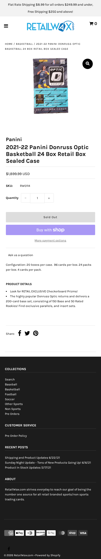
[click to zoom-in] (87, 64)
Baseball (11, 384)
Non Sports (13, 409)
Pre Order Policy (16, 435)
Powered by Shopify (47, 555)
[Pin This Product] (35, 334)
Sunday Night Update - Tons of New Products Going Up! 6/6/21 (48, 462)
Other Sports (14, 404)
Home (9, 43)
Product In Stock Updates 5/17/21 (28, 467)
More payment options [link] (50, 240)
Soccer (10, 399)
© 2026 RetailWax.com (18, 555)
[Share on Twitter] (27, 334)
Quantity (12, 198)
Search (10, 379)
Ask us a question (20, 255)
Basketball (24, 43)
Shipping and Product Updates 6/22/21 (32, 457)
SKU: (9, 186)
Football (10, 394)
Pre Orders (12, 414)
